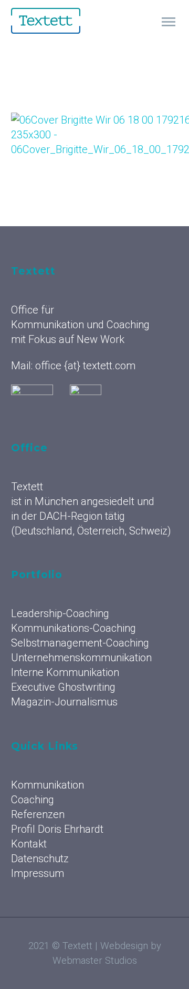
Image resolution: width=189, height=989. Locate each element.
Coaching (32, 799)
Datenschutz (40, 858)
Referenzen (38, 814)
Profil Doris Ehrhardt (57, 829)
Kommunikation (130, 35)
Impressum (37, 873)
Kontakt (29, 843)
